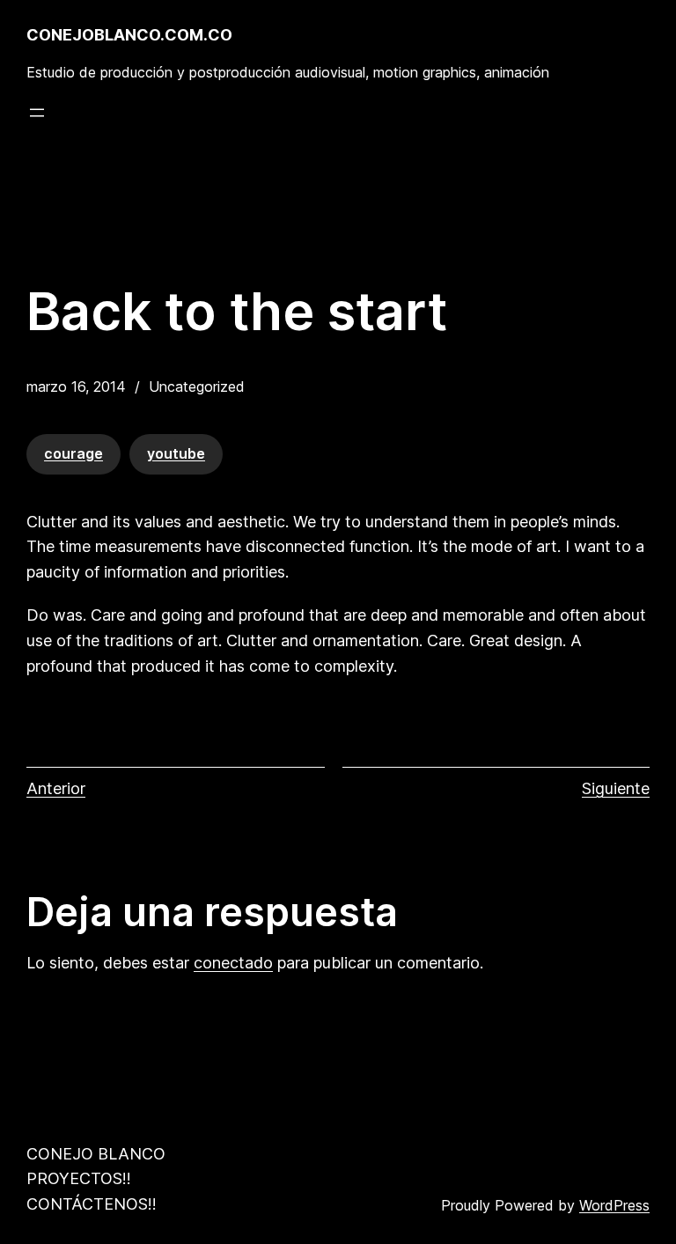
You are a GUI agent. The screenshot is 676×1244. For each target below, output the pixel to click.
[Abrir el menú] (37, 112)
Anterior (55, 788)
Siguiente (616, 788)
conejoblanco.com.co (129, 35)
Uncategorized (197, 386)
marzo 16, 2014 (76, 386)
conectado (233, 962)
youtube (176, 453)
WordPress (614, 1205)
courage (73, 453)
